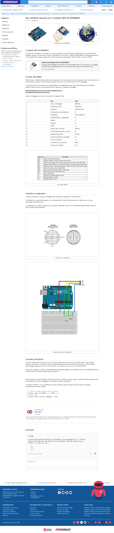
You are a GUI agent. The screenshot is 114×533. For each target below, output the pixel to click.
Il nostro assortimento (37, 511)
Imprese (103, 10)
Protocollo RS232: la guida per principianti (97, 513)
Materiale (91, 6)
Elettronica (21, 6)
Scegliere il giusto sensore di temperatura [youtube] (97, 509)
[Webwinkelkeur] (47, 530)
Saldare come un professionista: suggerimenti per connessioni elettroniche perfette (97, 507)
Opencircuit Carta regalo (65, 507)
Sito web (37, 414)
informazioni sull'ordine (10, 507)
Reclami (5, 515)
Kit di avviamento (63, 6)
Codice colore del (62, 513)
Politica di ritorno (8, 509)
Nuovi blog (88, 505)
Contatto (110, 10)
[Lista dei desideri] (100, 2)
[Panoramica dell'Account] (104, 2)
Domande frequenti (36, 515)
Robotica (48, 6)
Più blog (86, 515)
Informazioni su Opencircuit (41, 505)
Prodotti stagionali (107, 6)
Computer (79, 6)
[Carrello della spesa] (109, 2)
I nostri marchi (6, 6)
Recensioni (33, 509)
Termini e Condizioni (9, 511)
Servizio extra (62, 505)
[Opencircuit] (63, 530)
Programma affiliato (63, 511)
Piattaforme (34, 6)
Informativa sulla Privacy (11, 513)
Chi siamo (33, 507)
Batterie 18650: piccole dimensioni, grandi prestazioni (97, 511)
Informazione (8, 505)
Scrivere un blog (62, 509)
